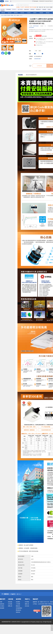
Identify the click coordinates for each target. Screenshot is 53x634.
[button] (9, 53)
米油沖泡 (22, 12)
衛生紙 (47, 7)
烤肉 (31, 7)
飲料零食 (16, 12)
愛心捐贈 (34, 7)
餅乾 (37, 7)
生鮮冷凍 (9, 12)
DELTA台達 (35, 26)
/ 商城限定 (20, 15)
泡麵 (40, 7)
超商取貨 (2, 10)
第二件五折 (20, 9)
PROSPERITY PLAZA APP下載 (45, 1)
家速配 (49, 9)
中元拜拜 (22, 7)
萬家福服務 (36, 1)
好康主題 (3, 12)
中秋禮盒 (18, 7)
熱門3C (34, 12)
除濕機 (50, 7)
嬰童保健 (47, 12)
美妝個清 (41, 12)
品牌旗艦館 (8, 9)
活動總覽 (44, 9)
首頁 (2, 15)
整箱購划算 (38, 9)
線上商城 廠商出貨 (38, 56)
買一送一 (14, 9)
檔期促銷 (32, 9)
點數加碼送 (26, 9)
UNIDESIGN (26, 7)
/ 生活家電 (5, 15)
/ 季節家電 (8, 15)
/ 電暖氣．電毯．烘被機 (15, 15)
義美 (45, 7)
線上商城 (2, 9)
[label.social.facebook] (2, 53)
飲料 (42, 7)
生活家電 (28, 12)
